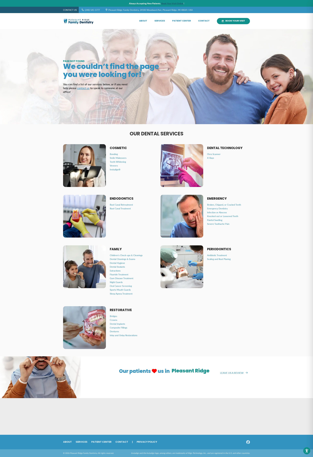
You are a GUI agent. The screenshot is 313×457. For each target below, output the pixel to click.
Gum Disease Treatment (121, 278)
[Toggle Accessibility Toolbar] (307, 451)
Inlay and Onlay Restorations (123, 335)
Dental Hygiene (117, 262)
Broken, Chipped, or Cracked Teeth (224, 204)
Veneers (114, 165)
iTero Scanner (214, 154)
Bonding (114, 154)
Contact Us (70, 9)
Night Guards (116, 282)
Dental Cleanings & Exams (122, 259)
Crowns (113, 319)
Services (159, 21)
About (143, 21)
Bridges (113, 316)
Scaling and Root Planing (219, 259)
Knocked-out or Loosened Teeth (222, 216)
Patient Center (181, 21)
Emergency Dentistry (217, 208)
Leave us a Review (232, 373)
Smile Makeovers (118, 157)
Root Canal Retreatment (121, 204)
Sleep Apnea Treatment (121, 293)
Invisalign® (115, 169)
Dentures (114, 331)
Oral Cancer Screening (121, 285)
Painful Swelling (214, 220)
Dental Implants (117, 323)
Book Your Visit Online (172, 3)
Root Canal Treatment (120, 208)
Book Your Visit (235, 21)
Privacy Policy (147, 442)
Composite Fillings (118, 327)
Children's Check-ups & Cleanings (126, 255)
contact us (83, 88)
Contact (204, 21)
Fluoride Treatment (119, 274)
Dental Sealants (117, 266)
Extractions (115, 270)
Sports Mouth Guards (120, 289)
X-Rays (210, 157)
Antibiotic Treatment (217, 255)
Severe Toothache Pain (218, 223)
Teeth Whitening (118, 161)
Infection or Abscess (217, 212)
